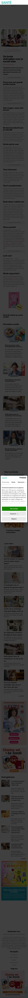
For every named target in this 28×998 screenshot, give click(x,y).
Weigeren (14, 518)
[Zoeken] (25, 2)
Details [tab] (13, 482)
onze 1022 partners (11, 490)
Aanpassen (13, 513)
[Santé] (6, 2)
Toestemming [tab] (5, 482)
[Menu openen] (18, 2)
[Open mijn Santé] (22, 2)
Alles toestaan (14, 508)
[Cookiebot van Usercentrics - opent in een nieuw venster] (19, 478)
